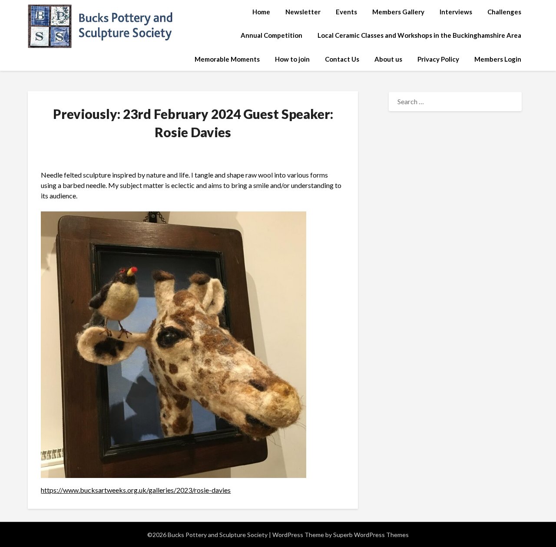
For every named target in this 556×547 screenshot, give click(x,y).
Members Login (497, 59)
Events (346, 12)
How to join (292, 59)
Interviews (456, 12)
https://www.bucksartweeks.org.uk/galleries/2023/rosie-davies (136, 490)
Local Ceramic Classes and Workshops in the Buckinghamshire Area (419, 35)
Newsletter (303, 12)
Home (261, 12)
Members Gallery (398, 12)
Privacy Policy (438, 59)
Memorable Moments (227, 59)
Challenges (504, 12)
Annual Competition (271, 35)
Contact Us (342, 59)
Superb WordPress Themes (371, 534)
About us (388, 59)
